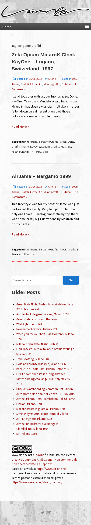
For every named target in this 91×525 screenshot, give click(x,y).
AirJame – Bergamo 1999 (41, 176)
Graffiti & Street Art (31, 84)
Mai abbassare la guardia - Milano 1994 (40, 409)
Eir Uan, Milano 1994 (29, 404)
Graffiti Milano (20, 146)
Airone (52, 78)
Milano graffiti (52, 84)
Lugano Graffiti (50, 146)
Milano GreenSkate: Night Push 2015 (38, 344)
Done (71, 141)
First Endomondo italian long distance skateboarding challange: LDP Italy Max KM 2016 (43, 379)
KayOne (35, 146)
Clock (63, 141)
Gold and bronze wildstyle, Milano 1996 (41, 364)
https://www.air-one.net (51, 469)
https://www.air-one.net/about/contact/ (37, 482)
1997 (74, 78)
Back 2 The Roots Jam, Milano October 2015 (44, 369)
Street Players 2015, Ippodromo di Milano (42, 414)
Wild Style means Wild (29, 324)
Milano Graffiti (20, 151)
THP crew (35, 151)
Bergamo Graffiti (49, 141)
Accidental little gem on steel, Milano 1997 (42, 314)
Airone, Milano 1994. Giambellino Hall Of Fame (45, 399)
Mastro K (66, 146)
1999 (74, 186)
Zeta (45, 151)
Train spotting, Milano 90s (32, 359)
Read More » (20, 126)
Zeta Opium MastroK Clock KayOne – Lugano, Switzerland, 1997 (43, 62)
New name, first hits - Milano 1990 (37, 329)
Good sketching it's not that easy (37, 319)
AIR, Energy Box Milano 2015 (34, 419)
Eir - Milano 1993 (26, 434)
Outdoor (66, 84)
